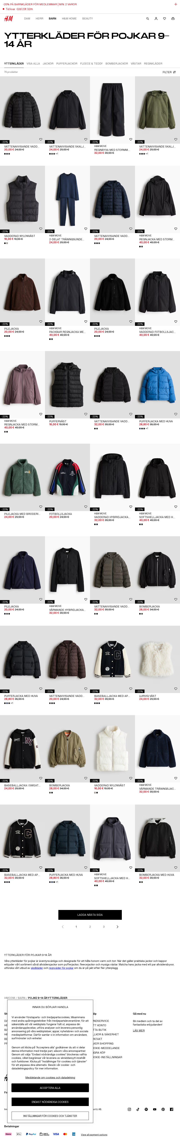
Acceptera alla (50, 1087)
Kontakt (96, 1038)
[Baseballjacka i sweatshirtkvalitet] (22, 748)
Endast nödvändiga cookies (50, 1101)
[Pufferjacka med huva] (157, 384)
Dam (27, 18)
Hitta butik (98, 1029)
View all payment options (94, 1134)
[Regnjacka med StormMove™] (157, 199)
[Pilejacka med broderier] (22, 477)
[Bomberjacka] (157, 570)
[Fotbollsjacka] (67, 477)
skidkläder (37, 967)
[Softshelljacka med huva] (157, 477)
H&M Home (69, 18)
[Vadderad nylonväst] (22, 199)
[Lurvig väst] (157, 659)
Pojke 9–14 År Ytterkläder (47, 997)
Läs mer (139, 1030)
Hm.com (9, 997)
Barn (52, 18)
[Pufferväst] (67, 384)
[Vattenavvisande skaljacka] (67, 110)
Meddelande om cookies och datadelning (50, 1077)
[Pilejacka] (22, 292)
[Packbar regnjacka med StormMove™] (67, 292)
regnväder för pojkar (61, 967)
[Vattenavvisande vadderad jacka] (22, 110)
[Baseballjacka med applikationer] (112, 659)
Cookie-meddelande (105, 1048)
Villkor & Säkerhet (104, 1034)
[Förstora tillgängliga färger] (7, 154)
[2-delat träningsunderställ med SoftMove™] (67, 199)
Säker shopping (101, 1043)
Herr (39, 18)
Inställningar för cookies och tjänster (50, 1115)
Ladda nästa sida (90, 914)
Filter (167, 72)
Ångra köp (97, 1052)
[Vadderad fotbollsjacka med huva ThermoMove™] (157, 292)
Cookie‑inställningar (106, 1057)
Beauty (87, 18)
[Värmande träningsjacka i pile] (157, 748)
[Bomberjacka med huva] (157, 838)
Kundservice (99, 1020)
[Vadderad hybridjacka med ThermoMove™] (112, 477)
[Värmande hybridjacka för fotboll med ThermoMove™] (67, 570)
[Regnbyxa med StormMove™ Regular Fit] (112, 110)
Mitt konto (98, 1025)
